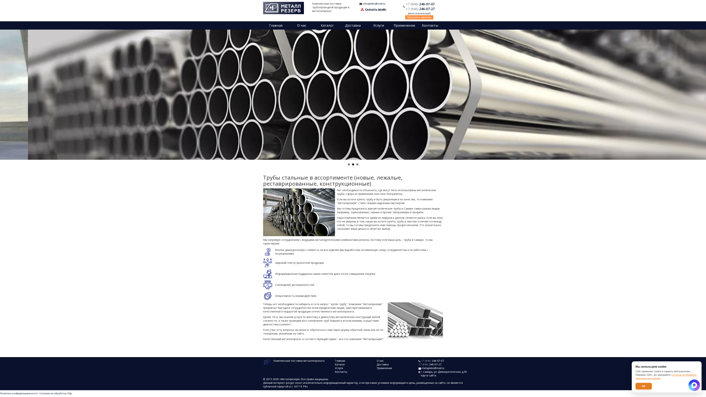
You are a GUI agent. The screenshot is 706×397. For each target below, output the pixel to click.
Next (702, 94)
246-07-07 (421, 4)
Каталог (327, 25)
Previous (3, 94)
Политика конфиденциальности (19, 393)
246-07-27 (421, 9)
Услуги (378, 25)
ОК (644, 386)
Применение (404, 25)
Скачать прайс (375, 9)
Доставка (353, 25)
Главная (276, 25)
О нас (301, 25)
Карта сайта (428, 375)
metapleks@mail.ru (374, 3)
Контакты (430, 25)
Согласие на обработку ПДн (55, 393)
